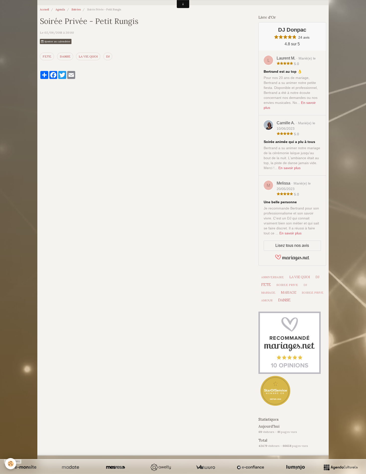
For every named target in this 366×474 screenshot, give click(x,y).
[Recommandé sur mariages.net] (289, 342)
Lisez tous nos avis (292, 245)
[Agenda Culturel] (340, 467)
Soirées (76, 9)
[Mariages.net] (292, 260)
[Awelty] (160, 467)
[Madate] (70, 467)
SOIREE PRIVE (287, 285)
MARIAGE (268, 292)
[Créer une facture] (205, 467)
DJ (108, 56)
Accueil (44, 9)
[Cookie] (10, 463)
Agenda (60, 9)
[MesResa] (115, 467)
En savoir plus (289, 168)
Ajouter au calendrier (57, 41)
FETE (47, 56)
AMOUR (267, 300)
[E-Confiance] (250, 467)
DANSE (65, 56)
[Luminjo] (295, 467)
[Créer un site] (25, 467)
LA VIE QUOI (88, 56)
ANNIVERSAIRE (272, 277)
